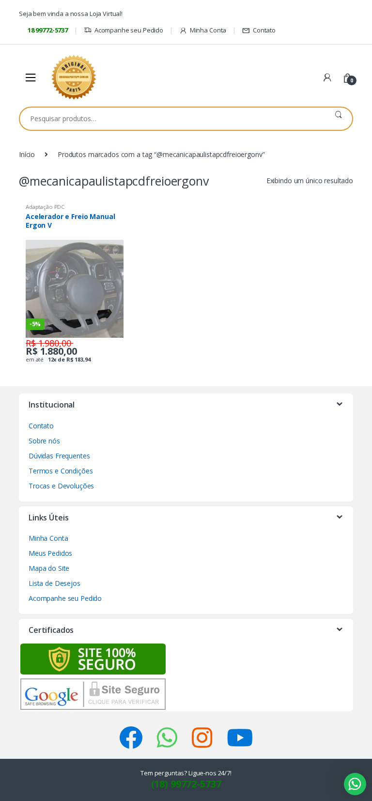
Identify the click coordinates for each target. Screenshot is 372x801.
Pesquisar (338, 119)
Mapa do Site (49, 568)
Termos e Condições (61, 470)
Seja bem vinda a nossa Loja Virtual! (71, 13)
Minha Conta (208, 30)
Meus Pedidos (50, 553)
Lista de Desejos (54, 583)
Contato (264, 30)
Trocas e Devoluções (61, 485)
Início (27, 154)
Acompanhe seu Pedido (128, 30)
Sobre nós (44, 440)
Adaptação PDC (45, 206)
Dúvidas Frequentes (59, 455)
